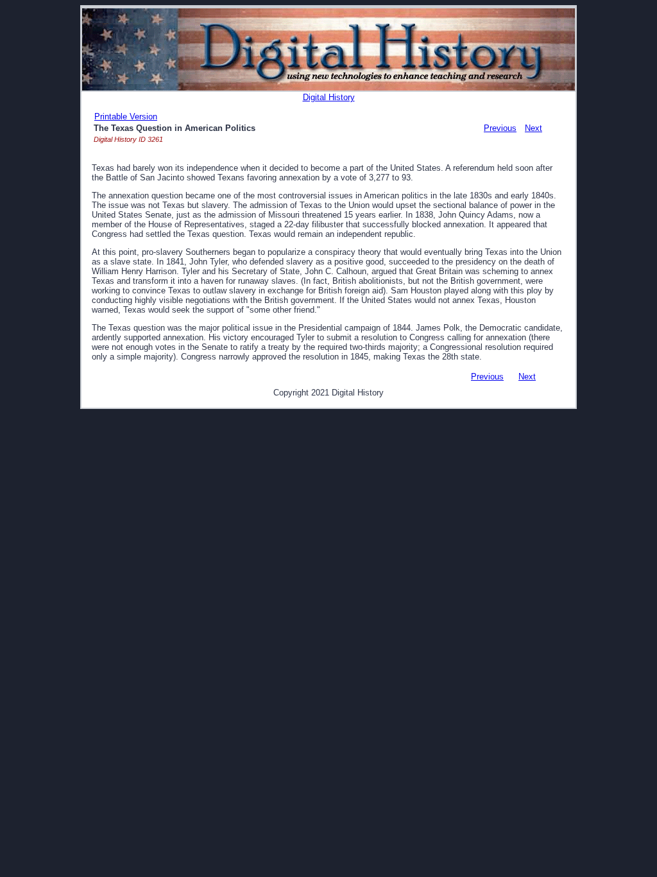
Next (533, 128)
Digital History (329, 97)
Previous (500, 128)
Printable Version (125, 116)
